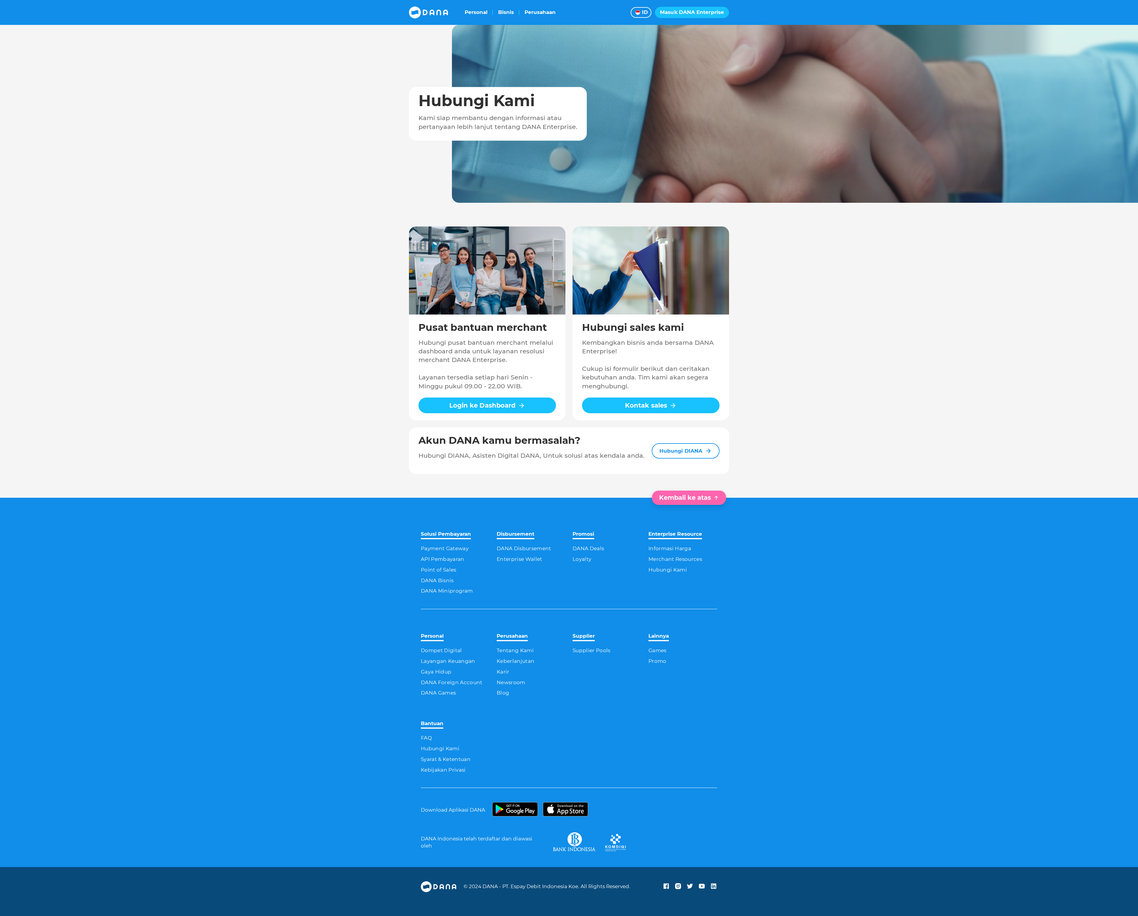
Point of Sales (438, 570)
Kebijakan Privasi (443, 770)
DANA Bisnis (437, 580)
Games (657, 650)
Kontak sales (646, 405)
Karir (503, 672)
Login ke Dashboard (482, 405)
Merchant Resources (675, 559)
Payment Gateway (445, 548)
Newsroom (511, 682)
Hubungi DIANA (680, 451)
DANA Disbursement (524, 548)
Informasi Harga (669, 548)
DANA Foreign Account (451, 682)
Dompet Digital (441, 650)
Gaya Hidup (436, 672)
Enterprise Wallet (519, 559)
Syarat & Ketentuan (446, 759)
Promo (657, 661)
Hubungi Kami (667, 570)
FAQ (426, 738)
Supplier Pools (591, 650)
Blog (503, 693)
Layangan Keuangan (448, 661)
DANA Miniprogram (447, 591)
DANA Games (438, 693)
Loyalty (582, 559)
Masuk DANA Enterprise (692, 12)
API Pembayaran (442, 559)
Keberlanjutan (515, 661)
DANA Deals (588, 548)
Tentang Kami (515, 650)
